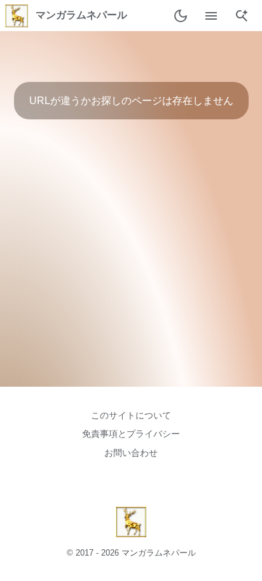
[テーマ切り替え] (180, 16)
